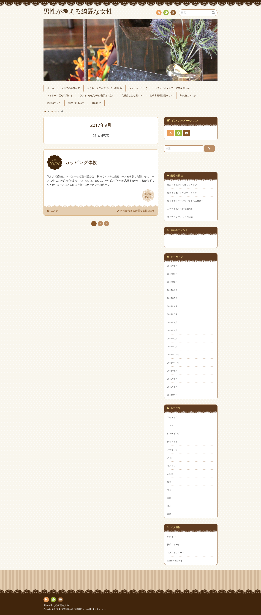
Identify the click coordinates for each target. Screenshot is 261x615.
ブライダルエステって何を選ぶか (172, 88)
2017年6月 (172, 306)
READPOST (148, 195)
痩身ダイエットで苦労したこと (182, 193)
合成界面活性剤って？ (161, 95)
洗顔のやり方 (54, 102)
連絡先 (173, 12)
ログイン (171, 536)
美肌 (169, 498)
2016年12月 (173, 354)
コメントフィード (175, 552)
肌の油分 (96, 102)
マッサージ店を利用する (59, 95)
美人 (169, 489)
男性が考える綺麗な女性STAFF (137, 210)
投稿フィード (173, 544)
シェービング (173, 433)
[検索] (209, 148)
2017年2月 (172, 338)
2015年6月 (172, 378)
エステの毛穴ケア (70, 88)
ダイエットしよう (138, 88)
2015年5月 (172, 386)
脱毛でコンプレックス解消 (180, 217)
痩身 (169, 481)
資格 (169, 513)
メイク (170, 457)
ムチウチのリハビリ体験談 (180, 209)
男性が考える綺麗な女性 (56, 605)
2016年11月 (173, 362)
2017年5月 (172, 314)
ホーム (50, 88)
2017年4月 (172, 322)
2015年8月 (172, 370)
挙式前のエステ (188, 95)
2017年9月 (172, 290)
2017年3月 (172, 330)
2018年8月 (172, 265)
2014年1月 (172, 395)
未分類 (170, 473)
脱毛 (169, 506)
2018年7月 (172, 274)
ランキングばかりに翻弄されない (97, 95)
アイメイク (172, 417)
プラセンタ (172, 449)
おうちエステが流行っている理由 (104, 88)
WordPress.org (174, 560)
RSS (159, 12)
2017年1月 (172, 346)
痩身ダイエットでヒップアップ (182, 184)
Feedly (166, 12)
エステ (54, 210)
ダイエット (172, 441)
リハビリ (171, 465)
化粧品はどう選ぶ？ (132, 95)
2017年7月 (172, 298)
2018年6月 (172, 282)
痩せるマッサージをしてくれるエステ (185, 201)
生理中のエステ (76, 102)
